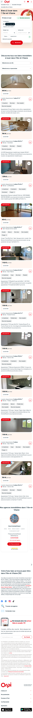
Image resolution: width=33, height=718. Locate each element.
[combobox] (15, 24)
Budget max (6, 30)
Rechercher (18, 42)
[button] (13, 24)
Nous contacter (15, 544)
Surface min (20, 30)
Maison (5, 36)
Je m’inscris (27, 637)
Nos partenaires (5, 694)
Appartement (13, 36)
